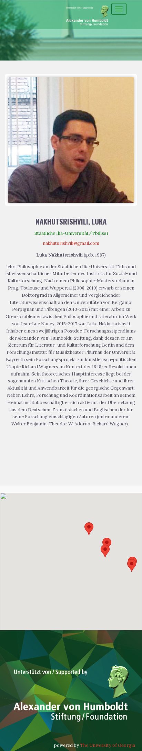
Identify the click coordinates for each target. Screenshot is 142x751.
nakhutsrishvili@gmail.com (71, 243)
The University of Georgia (107, 745)
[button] (89, 529)
